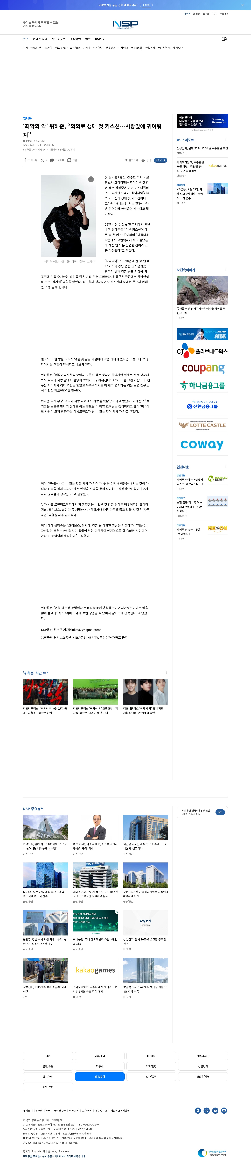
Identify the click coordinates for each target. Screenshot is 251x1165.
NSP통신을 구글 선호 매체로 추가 (117, 5)
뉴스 (26, 39)
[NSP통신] (125, 25)
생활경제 (203, 1066)
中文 (214, 13)
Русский (223, 13)
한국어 (187, 13)
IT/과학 (151, 1056)
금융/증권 (99, 1056)
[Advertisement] (125, 81)
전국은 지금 (40, 39)
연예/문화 (99, 1076)
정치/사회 (48, 1076)
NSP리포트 (59, 39)
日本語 (206, 13)
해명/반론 (48, 1087)
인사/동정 (151, 1076)
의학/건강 (151, 1066)
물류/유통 (48, 1066)
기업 (48, 1056)
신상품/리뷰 (203, 1076)
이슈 (88, 39)
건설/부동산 (203, 1056)
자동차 (99, 1066)
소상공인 (75, 39)
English (196, 13)
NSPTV (99, 39)
